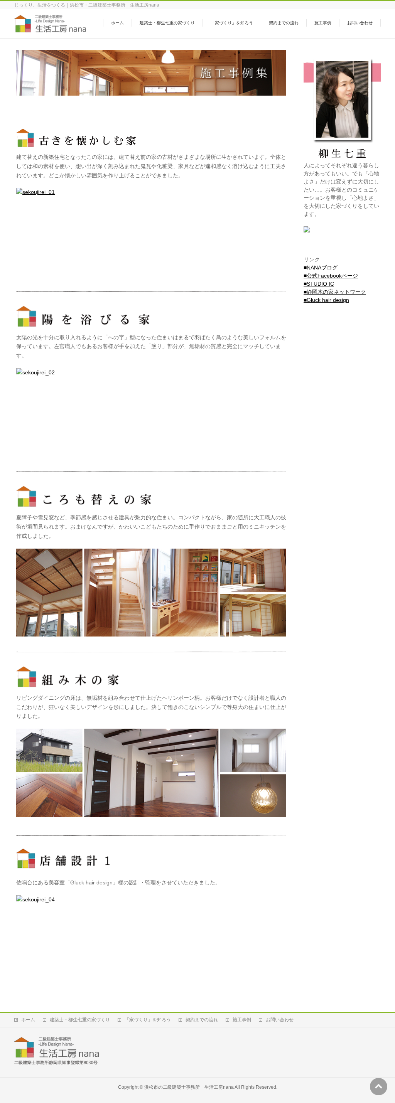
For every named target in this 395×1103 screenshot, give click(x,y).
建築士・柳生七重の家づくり (80, 1019)
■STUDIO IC (319, 284)
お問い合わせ (280, 1019)
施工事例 (242, 1019)
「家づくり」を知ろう (148, 1019)
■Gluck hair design (326, 300)
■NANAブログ (321, 267)
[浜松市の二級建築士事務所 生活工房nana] (50, 28)
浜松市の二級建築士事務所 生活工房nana (189, 1087)
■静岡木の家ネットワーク (335, 292)
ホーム (28, 1019)
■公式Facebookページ (331, 276)
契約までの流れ (202, 1019)
